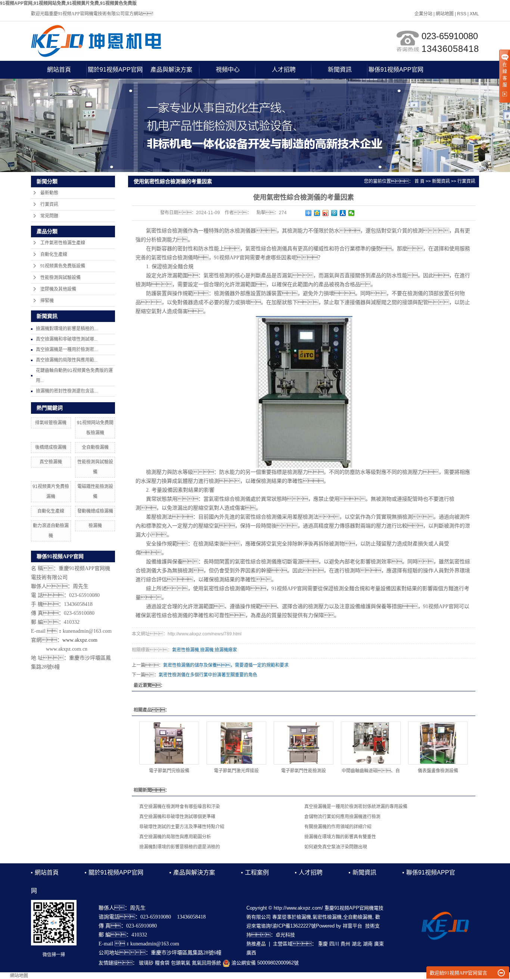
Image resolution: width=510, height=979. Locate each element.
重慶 (323, 944)
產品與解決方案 (171, 69)
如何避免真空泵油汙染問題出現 (335, 847)
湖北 (356, 944)
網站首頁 (59, 69)
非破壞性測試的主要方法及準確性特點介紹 (181, 826)
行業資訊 (49, 204)
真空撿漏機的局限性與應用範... (66, 360)
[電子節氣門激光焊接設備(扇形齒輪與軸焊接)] (236, 743)
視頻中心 (228, 69)
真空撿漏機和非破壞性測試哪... (66, 339)
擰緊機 (47, 300)
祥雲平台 (352, 926)
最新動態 (49, 193)
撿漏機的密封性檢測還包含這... (66, 391)
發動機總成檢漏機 (95, 511)
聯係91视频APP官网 (395, 69)
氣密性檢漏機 (185, 650)
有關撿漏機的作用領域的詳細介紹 (337, 826)
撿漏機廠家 (226, 650)
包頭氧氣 (180, 963)
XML (474, 13)
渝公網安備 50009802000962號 (264, 963)
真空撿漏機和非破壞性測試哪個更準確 (177, 816)
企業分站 (423, 13)
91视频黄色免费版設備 (62, 266)
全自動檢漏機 (95, 447)
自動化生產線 (53, 254)
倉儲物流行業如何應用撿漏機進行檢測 (342, 816)
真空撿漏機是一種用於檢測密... (66, 349)
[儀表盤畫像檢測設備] (438, 743)
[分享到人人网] (343, 213)
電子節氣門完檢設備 (169, 770)
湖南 (368, 944)
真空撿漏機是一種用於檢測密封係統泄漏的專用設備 (355, 806)
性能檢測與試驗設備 (60, 277)
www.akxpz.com (79, 640)
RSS (461, 13)
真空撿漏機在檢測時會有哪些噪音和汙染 (179, 806)
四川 (334, 944)
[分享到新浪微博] (326, 213)
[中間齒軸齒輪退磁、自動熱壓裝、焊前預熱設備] (371, 743)
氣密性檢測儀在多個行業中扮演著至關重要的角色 (208, 675)
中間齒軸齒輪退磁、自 (371, 770)
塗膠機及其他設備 (58, 289)
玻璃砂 (146, 963)
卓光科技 (285, 935)
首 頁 (419, 181)
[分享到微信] (351, 213)
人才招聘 (284, 69)
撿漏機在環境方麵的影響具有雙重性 (340, 836)
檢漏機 (95, 525)
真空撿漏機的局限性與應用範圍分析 (175, 836)
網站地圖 (445, 13)
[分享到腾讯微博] (334, 213)
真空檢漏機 (51, 462)
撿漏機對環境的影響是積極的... (66, 328)
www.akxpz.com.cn (66, 649)
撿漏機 (207, 650)
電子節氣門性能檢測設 (303, 770)
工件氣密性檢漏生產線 (62, 242)
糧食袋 (162, 963)
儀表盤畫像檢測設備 (438, 770)
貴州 (345, 944)
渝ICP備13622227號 (294, 926)
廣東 (379, 944)
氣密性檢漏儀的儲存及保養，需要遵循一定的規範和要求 (226, 665)
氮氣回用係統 (206, 963)
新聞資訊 (340, 69)
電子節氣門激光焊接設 (236, 770)
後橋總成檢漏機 (50, 447)
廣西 (251, 952)
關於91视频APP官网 (115, 69)
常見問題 (49, 216)
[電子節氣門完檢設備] (169, 743)
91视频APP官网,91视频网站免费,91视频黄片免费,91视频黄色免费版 (68, 3)
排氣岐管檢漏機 (50, 422)
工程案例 (257, 872)
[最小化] (501, 973)
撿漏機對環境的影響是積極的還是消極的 (179, 847)
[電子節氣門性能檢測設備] (303, 743)
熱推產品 (256, 944)
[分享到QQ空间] (317, 213)
